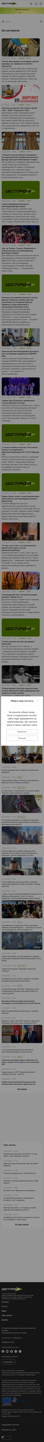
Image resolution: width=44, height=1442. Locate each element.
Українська (22, 732)
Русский (22, 738)
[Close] (37, 701)
